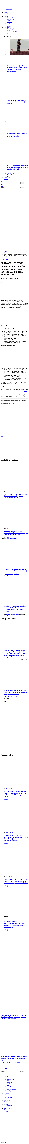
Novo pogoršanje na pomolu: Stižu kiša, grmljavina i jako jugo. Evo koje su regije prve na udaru (16, 692)
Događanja (9, 174)
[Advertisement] (14, 419)
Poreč (2, 436)
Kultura (9, 20)
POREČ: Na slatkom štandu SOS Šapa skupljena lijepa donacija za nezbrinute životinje (17, 167)
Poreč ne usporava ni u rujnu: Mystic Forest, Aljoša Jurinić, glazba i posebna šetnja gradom (15, 495)
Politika (9, 23)
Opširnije (6, 799)
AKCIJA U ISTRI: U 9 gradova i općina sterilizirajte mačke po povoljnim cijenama (17, 134)
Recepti (9, 30)
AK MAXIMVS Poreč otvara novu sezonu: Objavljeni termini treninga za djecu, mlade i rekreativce (16, 532)
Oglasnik (6, 179)
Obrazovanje (10, 22)
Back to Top (4, 1068)
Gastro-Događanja (11, 29)
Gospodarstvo (10, 19)
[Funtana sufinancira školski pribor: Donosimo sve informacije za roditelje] (16, 554)
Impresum (9, 8)
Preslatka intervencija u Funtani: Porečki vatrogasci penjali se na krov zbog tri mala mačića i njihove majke (17, 68)
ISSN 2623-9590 (19, 1062)
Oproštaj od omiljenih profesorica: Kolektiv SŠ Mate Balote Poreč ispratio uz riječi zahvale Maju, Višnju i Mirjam (16, 608)
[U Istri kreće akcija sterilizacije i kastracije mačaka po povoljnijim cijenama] (17, 85)
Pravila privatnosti (8, 11)
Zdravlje (9, 26)
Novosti (6, 16)
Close (2, 1069)
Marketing (6, 12)
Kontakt (6, 13)
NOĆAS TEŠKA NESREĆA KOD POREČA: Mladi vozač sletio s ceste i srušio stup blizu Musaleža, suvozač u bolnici (15, 794)
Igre (8, 176)
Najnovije (6, 1074)
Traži (22, 183)
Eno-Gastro (6, 27)
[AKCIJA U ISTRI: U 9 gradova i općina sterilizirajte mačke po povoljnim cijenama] (17, 118)
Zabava (5, 172)
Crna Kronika (10, 17)
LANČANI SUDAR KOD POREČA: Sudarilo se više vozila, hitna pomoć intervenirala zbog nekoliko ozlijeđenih (16, 881)
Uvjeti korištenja (8, 9)
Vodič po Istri (7, 177)
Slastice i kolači (13, 31)
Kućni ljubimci (7, 33)
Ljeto (6, 491)
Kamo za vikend (11, 173)
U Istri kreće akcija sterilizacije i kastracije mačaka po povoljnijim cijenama (17, 101)
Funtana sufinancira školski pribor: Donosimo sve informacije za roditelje (15, 570)
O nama (6, 7)
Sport (8, 24)
